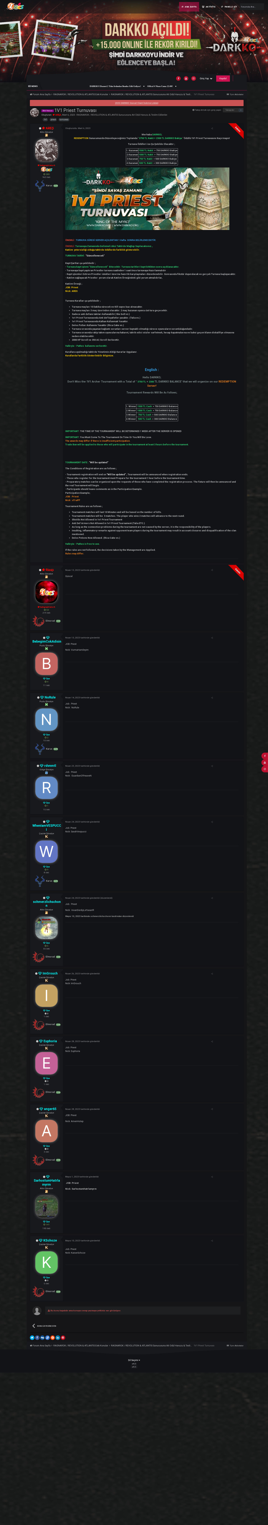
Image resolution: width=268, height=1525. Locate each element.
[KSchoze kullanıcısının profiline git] (46, 1262)
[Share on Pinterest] (63, 1337)
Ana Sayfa (190, 6)
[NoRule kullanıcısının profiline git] (46, 719)
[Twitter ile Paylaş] (32, 1337)
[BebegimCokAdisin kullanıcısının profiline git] (46, 663)
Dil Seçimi (133, 1360)
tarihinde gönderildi (82, 570)
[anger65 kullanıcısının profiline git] (46, 1131)
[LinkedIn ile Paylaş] (57, 1337)
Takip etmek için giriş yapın (208, 110)
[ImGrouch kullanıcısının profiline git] (46, 995)
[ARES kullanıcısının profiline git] (34, 112)
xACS (134, 1367)
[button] (257, 41)
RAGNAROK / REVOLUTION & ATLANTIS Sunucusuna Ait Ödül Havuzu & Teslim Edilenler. (122, 114)
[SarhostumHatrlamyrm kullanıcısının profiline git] (46, 1206)
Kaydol (223, 78)
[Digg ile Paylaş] (42, 1337)
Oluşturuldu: (77, 128)
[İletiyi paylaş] (212, 128)
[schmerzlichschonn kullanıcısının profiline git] (46, 927)
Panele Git (230, 6)
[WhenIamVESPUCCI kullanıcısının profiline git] (46, 851)
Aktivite (210, 6)
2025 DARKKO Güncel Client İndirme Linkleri (136, 103)
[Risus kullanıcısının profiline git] (46, 591)
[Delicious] (47, 1337)
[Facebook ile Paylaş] (37, 1337)
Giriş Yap (205, 78)
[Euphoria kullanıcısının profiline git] (46, 1063)
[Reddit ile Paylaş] (52, 1337)
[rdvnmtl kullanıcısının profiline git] (46, 787)
